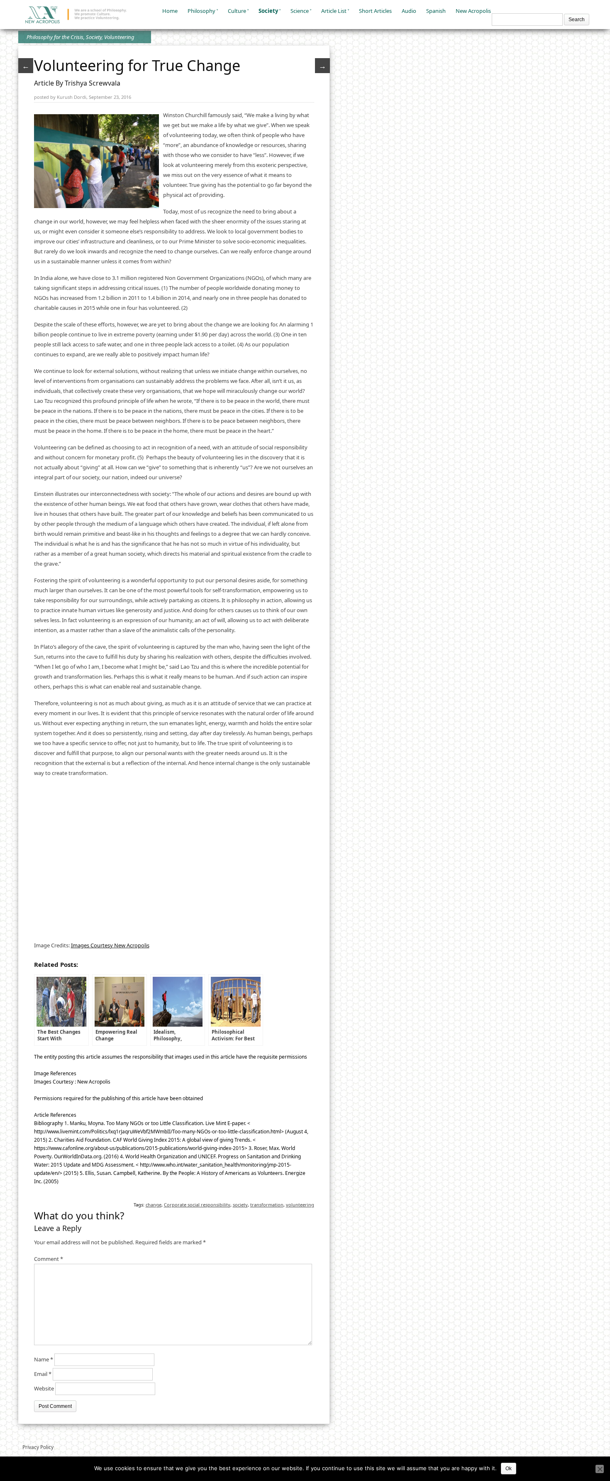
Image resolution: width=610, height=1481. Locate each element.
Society (268, 11)
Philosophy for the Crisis (55, 37)
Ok (508, 1468)
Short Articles (375, 11)
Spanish (436, 11)
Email (42, 1374)
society (240, 1204)
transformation (266, 1204)
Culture (237, 11)
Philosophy (201, 11)
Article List (333, 11)
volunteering (300, 1204)
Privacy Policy (38, 1447)
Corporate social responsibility (197, 1204)
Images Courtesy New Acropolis (110, 945)
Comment (48, 1259)
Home (170, 11)
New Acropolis (473, 11)
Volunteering (119, 37)
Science (299, 11)
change (153, 1204)
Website (44, 1388)
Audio (409, 11)
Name (43, 1359)
